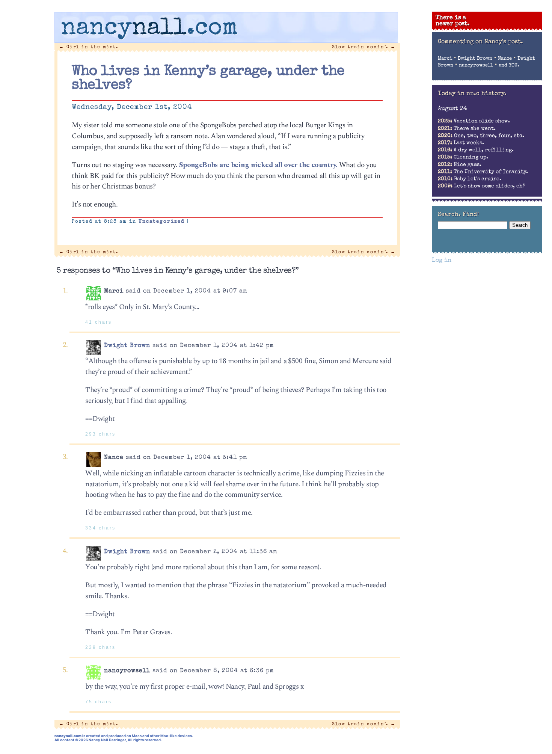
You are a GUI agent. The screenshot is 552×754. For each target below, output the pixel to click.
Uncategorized (162, 221)
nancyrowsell (476, 65)
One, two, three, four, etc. (481, 136)
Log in (441, 261)
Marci (445, 58)
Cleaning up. (463, 157)
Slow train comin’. (364, 47)
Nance (505, 58)
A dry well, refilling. (476, 150)
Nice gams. (459, 164)
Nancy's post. (503, 42)
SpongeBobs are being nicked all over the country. (258, 165)
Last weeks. (461, 143)
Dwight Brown (127, 346)
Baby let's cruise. (469, 179)
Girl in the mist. (88, 47)
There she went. (467, 128)
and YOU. (509, 65)
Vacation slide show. (474, 121)
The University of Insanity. (483, 172)
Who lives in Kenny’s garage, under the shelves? (208, 78)
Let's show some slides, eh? (481, 186)
